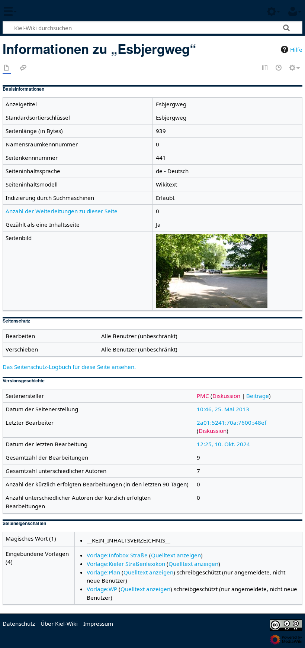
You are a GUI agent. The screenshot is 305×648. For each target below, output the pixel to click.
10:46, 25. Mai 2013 (223, 409)
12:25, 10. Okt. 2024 (223, 444)
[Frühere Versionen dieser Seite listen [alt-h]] (279, 68)
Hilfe (296, 49)
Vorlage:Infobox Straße (117, 555)
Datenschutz (19, 623)
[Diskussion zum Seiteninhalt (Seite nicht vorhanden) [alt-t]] (23, 68)
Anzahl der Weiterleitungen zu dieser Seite (62, 211)
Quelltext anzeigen (176, 555)
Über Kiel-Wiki (59, 623)
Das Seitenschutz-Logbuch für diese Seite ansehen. (69, 366)
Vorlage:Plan (103, 572)
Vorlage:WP (102, 589)
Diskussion (226, 395)
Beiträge (257, 395)
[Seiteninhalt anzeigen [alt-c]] (7, 68)
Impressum (98, 623)
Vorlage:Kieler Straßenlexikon (126, 563)
